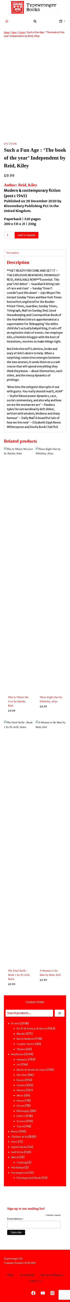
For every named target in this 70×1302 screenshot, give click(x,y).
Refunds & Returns (52, 1274)
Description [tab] (13, 252)
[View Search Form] (35, 21)
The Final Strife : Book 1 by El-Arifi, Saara (19, 974)
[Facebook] (33, 1293)
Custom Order (35, 1002)
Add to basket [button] (19, 718)
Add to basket (26, 235)
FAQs (10, 1274)
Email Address (15, 1218)
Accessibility (27, 1274)
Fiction (10, 143)
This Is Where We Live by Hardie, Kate (18, 701)
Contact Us (35, 1280)
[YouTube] (43, 1293)
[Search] (59, 1013)
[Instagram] (52, 1293)
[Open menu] (7, 21)
